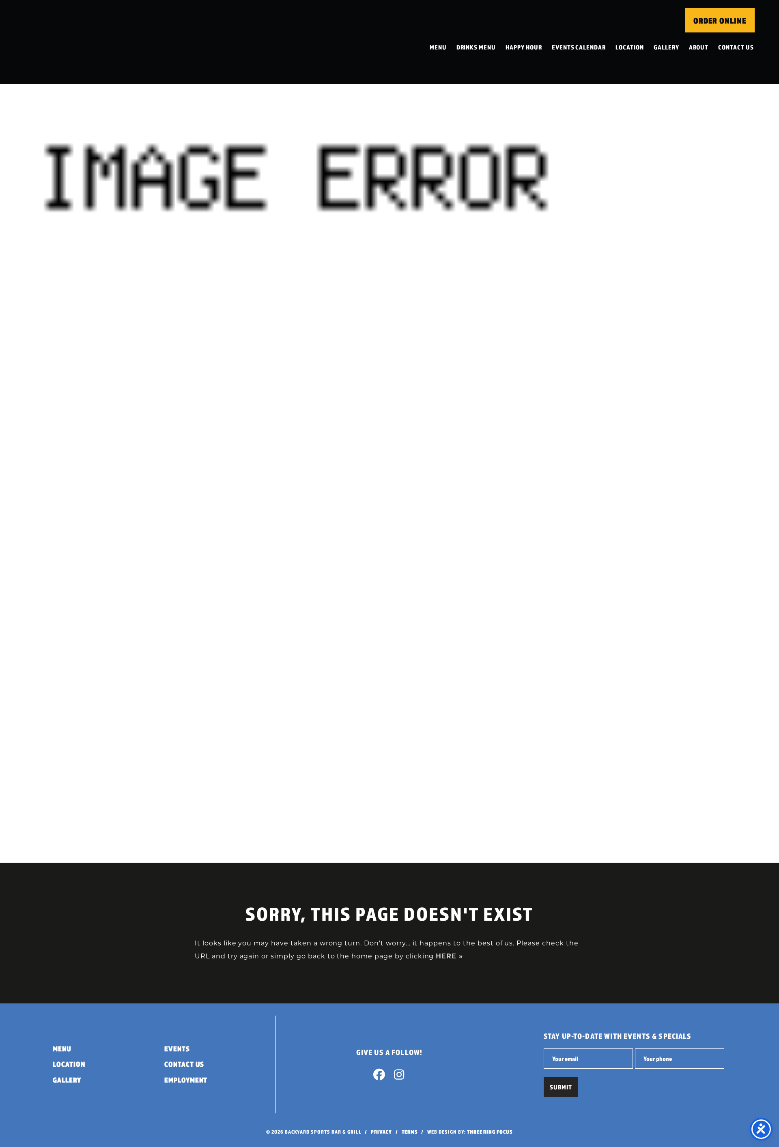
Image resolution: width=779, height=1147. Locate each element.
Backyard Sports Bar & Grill (78, 42)
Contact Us (736, 47)
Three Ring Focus (490, 1132)
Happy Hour (524, 47)
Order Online (719, 20)
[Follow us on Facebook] (379, 1076)
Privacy (381, 1132)
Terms (410, 1132)
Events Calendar (579, 47)
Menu (438, 47)
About (699, 47)
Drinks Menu (476, 47)
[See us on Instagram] (399, 1076)
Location (629, 47)
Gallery (666, 47)
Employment (186, 1080)
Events (177, 1048)
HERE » (449, 956)
